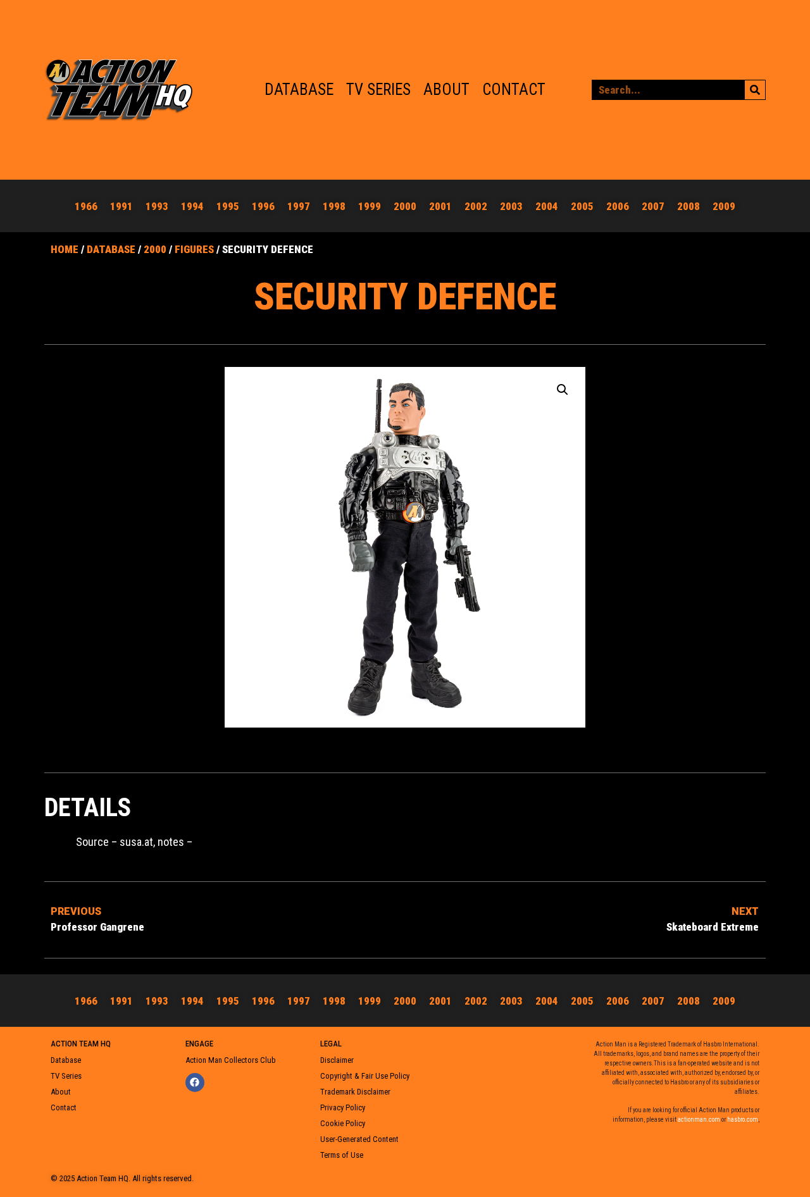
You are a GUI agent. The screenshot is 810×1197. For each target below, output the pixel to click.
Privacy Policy (342, 1107)
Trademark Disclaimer (355, 1091)
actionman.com (699, 1119)
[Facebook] (194, 1082)
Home (64, 249)
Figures (194, 249)
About (446, 89)
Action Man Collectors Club (230, 1060)
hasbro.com (742, 1119)
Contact (513, 89)
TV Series (378, 89)
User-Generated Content (359, 1139)
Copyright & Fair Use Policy (364, 1076)
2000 (155, 249)
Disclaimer (337, 1060)
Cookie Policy (342, 1123)
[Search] (755, 89)
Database (299, 89)
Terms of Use (341, 1155)
